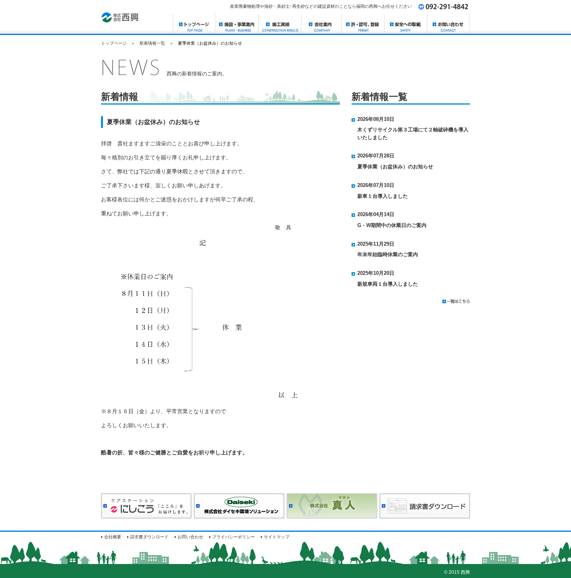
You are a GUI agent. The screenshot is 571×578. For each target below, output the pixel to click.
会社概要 (112, 536)
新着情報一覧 (152, 43)
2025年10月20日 (378, 273)
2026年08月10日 (378, 119)
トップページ (114, 43)
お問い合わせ (190, 536)
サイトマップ (276, 536)
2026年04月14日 (378, 214)
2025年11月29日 (378, 244)
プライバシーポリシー (233, 536)
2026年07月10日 (378, 185)
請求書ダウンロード (149, 536)
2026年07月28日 (378, 156)
